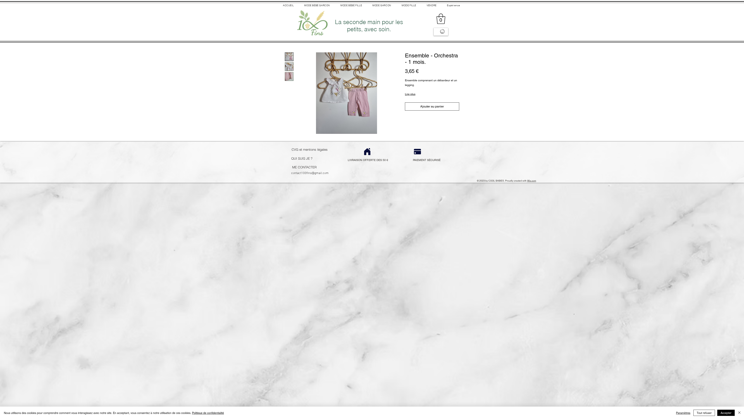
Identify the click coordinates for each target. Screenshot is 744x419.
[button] (441, 19)
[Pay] (417, 151)
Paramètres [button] (683, 413)
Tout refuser (704, 413)
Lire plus (410, 94)
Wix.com (531, 180)
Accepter (726, 413)
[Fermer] (739, 413)
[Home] (367, 152)
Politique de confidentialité (208, 413)
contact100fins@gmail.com (310, 173)
